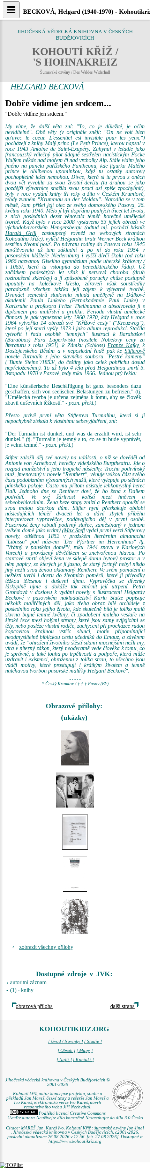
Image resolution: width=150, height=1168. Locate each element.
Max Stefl (74, 530)
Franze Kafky (122, 345)
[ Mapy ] (84, 1050)
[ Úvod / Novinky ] (65, 1041)
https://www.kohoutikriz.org (75, 1141)
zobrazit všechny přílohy (46, 947)
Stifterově (135, 351)
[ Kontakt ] (83, 1059)
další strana (122, 1006)
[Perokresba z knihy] (75, 916)
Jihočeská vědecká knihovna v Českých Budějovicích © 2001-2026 (57, 1082)
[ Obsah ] (66, 1050)
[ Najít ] (64, 1059)
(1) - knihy (21, 990)
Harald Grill (20, 233)
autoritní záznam (28, 982)
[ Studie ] (93, 1041)
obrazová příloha (34, 1006)
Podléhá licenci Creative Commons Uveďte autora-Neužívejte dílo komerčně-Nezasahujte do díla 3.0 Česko (75, 1115)
